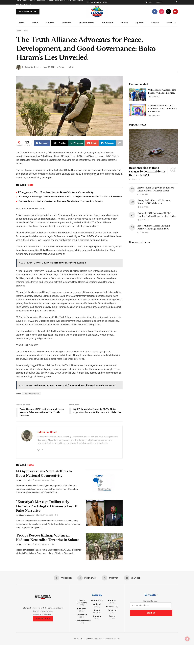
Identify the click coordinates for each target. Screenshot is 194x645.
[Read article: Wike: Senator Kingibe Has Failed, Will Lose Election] (137, 94)
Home (21, 22)
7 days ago (155, 115)
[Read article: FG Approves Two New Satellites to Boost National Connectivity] (104, 482)
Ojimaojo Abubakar (27, 515)
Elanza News (86, 638)
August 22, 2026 (41, 480)
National (97, 604)
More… (27, 5)
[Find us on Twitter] (168, 11)
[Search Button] (176, 2)
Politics (50, 22)
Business (66, 22)
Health (124, 22)
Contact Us (43, 618)
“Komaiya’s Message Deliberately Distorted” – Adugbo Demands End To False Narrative (70, 196)
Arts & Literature (82, 601)
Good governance (31, 394)
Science (110, 606)
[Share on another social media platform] (119, 143)
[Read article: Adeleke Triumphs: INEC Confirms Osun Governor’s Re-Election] (137, 110)
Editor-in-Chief (31, 67)
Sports (19, 5)
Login (149, 2)
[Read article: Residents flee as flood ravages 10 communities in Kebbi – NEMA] (153, 146)
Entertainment (86, 22)
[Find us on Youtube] (175, 11)
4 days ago (155, 97)
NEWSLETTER (29, 11)
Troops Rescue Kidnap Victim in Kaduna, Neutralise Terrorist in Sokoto (60, 201)
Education (107, 22)
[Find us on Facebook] (155, 11)
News (35, 22)
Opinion (139, 22)
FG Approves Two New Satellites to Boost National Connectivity (55, 192)
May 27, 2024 (49, 67)
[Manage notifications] (187, 638)
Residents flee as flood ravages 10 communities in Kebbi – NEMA (147, 171)
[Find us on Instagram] (161, 11)
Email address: (150, 601)
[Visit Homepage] (97, 12)
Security (112, 610)
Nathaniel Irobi (25, 480)
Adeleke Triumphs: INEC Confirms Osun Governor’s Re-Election (162, 108)
